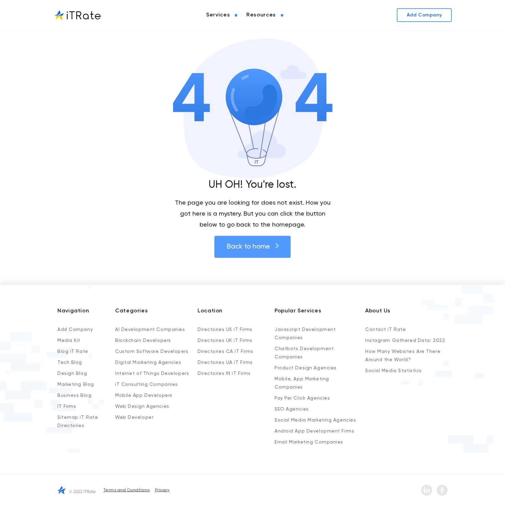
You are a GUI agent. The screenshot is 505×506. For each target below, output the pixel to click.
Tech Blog (69, 362)
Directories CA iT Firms (226, 351)
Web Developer (134, 417)
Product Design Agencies (305, 368)
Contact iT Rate (385, 329)
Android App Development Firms (314, 431)
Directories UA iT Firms (225, 362)
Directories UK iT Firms (225, 340)
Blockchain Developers (143, 340)
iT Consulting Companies (146, 384)
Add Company (75, 329)
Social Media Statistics (393, 370)
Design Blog (72, 373)
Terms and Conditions (126, 490)
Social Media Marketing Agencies (315, 420)
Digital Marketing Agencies (148, 362)
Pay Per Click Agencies (302, 398)
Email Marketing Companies (308, 442)
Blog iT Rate (72, 351)
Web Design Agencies (142, 406)
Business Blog (74, 395)
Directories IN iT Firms (224, 373)
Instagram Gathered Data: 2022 (405, 340)
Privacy (162, 490)
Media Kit (68, 340)
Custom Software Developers (152, 351)
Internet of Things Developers (152, 373)
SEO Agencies (291, 409)
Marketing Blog (75, 384)
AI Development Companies (150, 329)
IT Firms (66, 406)
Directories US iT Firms (225, 329)
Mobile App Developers (143, 395)
